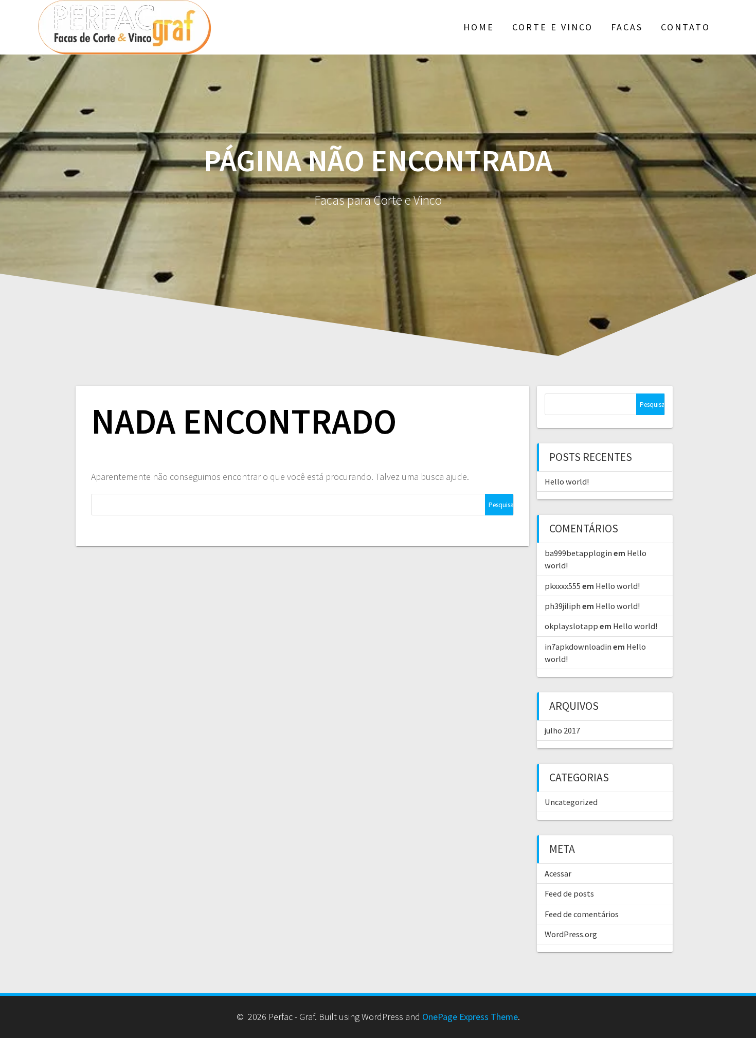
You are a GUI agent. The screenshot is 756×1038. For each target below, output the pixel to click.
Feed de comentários (582, 914)
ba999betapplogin (578, 553)
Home (478, 27)
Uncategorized (571, 802)
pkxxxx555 (563, 586)
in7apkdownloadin (578, 646)
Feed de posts (569, 893)
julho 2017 (562, 730)
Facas (627, 27)
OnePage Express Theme (470, 1017)
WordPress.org (571, 934)
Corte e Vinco (552, 27)
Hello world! (567, 481)
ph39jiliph (563, 606)
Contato (685, 27)
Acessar (558, 873)
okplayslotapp (571, 626)
